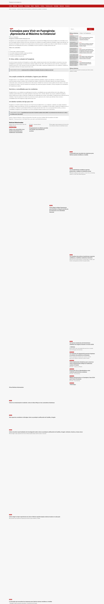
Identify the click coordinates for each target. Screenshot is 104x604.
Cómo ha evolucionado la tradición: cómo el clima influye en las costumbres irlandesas (86, 38)
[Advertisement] (52, 18)
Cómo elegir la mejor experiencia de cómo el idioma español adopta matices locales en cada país (86, 57)
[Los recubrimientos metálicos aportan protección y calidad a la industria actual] (78, 161)
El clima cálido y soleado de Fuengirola (17, 51)
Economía (20, 6)
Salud (32, 6)
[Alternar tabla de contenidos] (10, 50)
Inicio (10, 6)
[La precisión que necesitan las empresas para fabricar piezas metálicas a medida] (74, 63)
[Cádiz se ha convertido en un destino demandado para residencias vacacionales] (18, 125)
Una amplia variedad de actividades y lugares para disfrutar (21, 53)
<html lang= (73, 384)
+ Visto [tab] (81, 33)
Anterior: (33, 117)
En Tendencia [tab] (87, 33)
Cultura (42, 6)
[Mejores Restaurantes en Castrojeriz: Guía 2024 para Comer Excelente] (75, 373)
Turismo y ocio (49, 6)
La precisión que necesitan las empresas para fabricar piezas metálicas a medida (85, 63)
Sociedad (56, 6)
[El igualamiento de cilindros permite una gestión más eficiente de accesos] (35, 124)
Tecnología (27, 6)
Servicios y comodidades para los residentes (18, 54)
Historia (80, 42)
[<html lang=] (75, 380)
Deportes (37, 6)
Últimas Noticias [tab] (74, 33)
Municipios (11, 127)
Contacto (67, 6)
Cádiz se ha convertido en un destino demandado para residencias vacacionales (16, 131)
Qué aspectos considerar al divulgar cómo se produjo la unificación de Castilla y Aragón (86, 44)
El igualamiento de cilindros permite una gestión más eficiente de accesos (38, 129)
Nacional (62, 6)
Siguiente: (27, 119)
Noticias (15, 6)
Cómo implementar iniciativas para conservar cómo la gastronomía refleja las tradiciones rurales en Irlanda (82, 363)
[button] (94, 6)
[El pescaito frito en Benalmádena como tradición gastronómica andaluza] (76, 366)
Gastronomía (72, 360)
